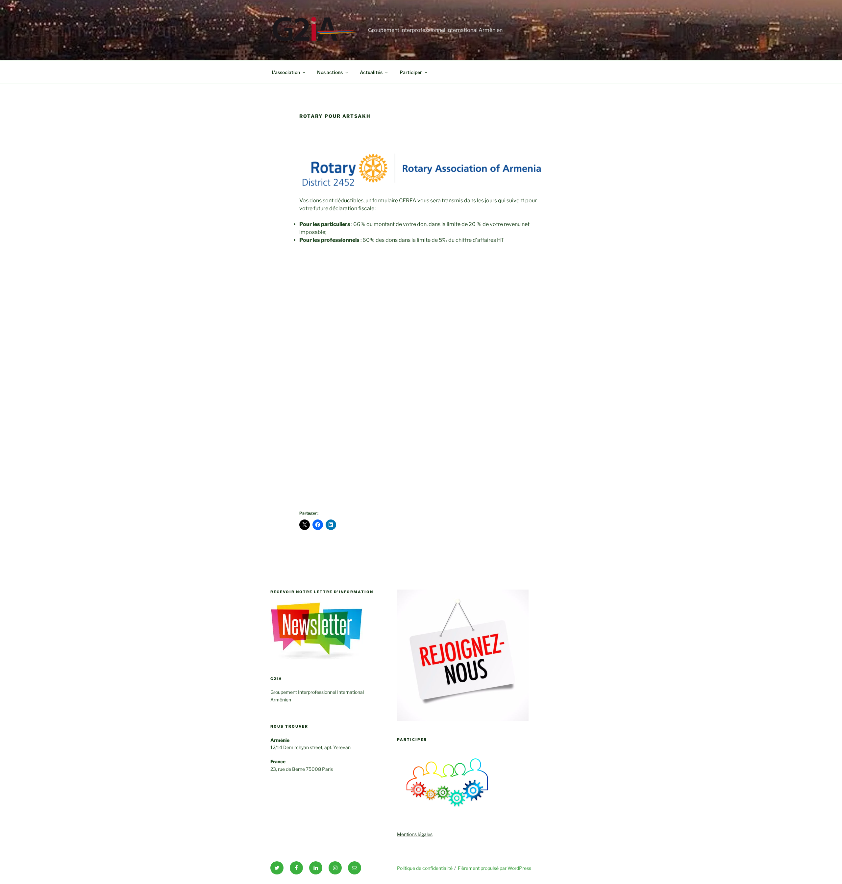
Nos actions (330, 72)
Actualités (371, 72)
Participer (411, 72)
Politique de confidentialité (425, 868)
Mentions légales (415, 834)
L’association (286, 72)
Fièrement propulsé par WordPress (494, 868)
